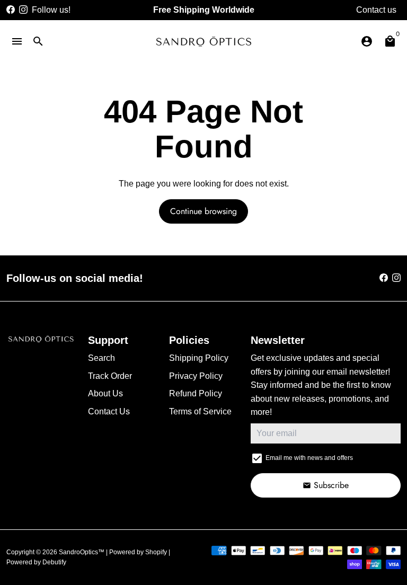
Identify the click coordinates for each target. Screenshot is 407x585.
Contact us (376, 9)
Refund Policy (195, 393)
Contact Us (109, 411)
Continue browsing (203, 211)
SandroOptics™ (81, 552)
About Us (105, 393)
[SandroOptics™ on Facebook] (10, 9)
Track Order (110, 375)
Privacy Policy (196, 375)
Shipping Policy (198, 357)
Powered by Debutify (36, 562)
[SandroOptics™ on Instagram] (23, 9)
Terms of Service (200, 411)
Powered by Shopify (138, 552)
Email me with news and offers (309, 458)
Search (101, 357)
